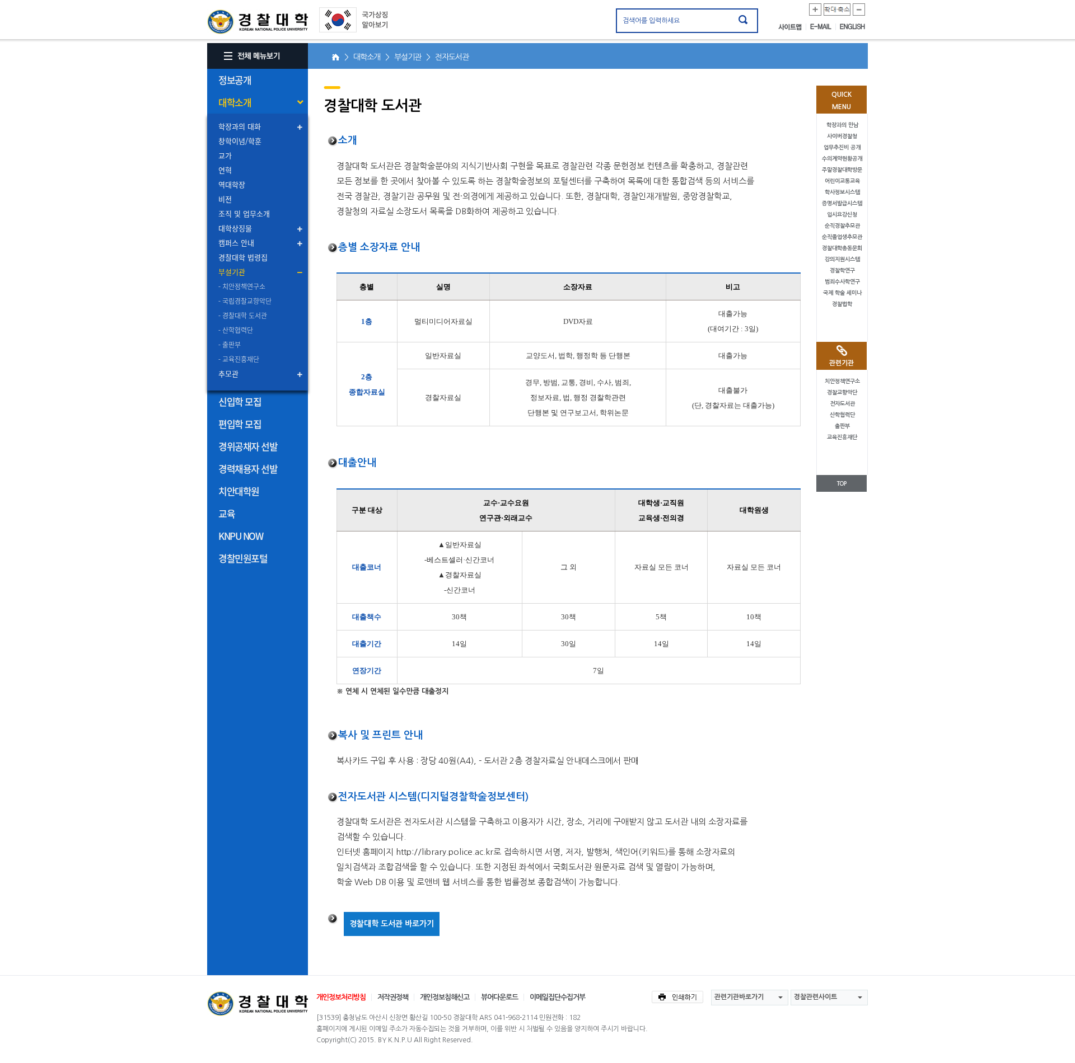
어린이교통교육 (842, 181)
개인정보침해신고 (444, 997)
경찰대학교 (257, 1003)
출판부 (842, 426)
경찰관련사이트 (815, 997)
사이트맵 (792, 26)
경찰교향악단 (842, 392)
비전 (225, 199)
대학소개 (234, 102)
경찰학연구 (842, 270)
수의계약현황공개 (842, 158)
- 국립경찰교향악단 (245, 301)
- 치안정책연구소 (241, 286)
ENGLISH (852, 26)
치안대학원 (238, 491)
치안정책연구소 (842, 381)
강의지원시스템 (842, 259)
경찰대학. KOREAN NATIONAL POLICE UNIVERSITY (257, 22)
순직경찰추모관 (842, 225)
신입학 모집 (239, 401)
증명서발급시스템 (842, 203)
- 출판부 (229, 345)
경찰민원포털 (242, 558)
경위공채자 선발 (247, 446)
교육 (226, 513)
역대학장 (231, 184)
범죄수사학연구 (842, 281)
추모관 (228, 373)
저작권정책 (392, 997)
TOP (841, 483)
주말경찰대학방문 (842, 169)
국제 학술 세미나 (842, 292)
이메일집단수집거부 (557, 997)
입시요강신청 (842, 214)
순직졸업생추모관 (842, 236)
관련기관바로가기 (739, 997)
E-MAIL (823, 26)
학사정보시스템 (842, 192)
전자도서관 (842, 403)
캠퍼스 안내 (236, 242)
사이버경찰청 (842, 136)
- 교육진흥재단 (238, 359)
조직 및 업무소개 (244, 213)
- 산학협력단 (235, 330)
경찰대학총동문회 (842, 248)
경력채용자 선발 (247, 469)
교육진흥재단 (842, 437)
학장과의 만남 (842, 125)
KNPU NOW (240, 536)
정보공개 (234, 80)
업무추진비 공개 (842, 147)
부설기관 (231, 271)
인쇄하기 (677, 997)
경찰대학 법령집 (243, 257)
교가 (225, 155)
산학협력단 (842, 414)
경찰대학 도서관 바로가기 (391, 924)
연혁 (225, 169)
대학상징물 (235, 228)
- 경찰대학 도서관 (242, 316)
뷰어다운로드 (499, 997)
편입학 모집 (239, 424)
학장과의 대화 (239, 126)
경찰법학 (842, 304)
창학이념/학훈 (239, 140)
